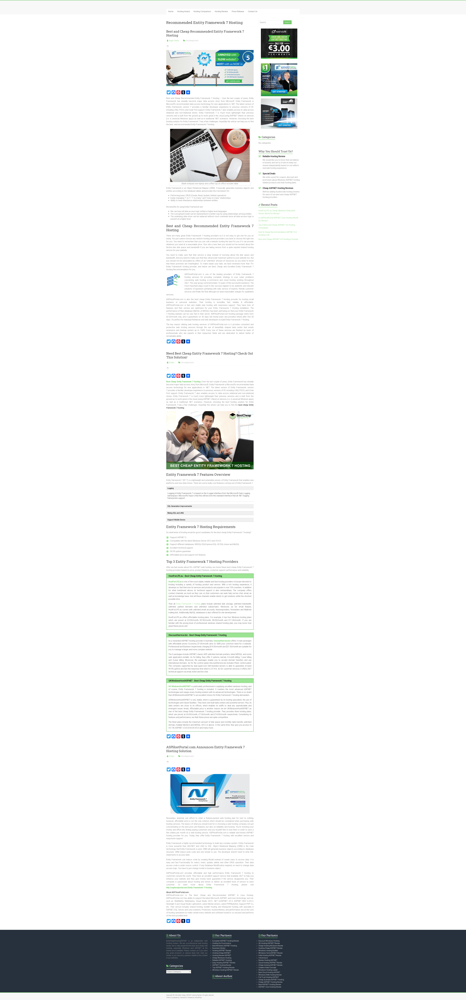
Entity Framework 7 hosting (188, 604)
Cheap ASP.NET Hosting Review (270, 982)
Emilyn (171, 362)
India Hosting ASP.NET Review (269, 955)
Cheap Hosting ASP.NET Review (270, 965)
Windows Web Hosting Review (270, 975)
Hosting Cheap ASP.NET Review (270, 948)
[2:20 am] (167, 46)
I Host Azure (263, 958)
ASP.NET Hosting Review (221, 965)
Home (170, 11)
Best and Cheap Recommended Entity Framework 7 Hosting (205, 33)
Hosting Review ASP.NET (221, 955)
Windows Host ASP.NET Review (270, 953)
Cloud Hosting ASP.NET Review (270, 963)
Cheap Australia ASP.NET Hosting (271, 980)
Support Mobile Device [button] (176, 520)
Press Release (238, 11)
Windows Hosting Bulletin (268, 951)
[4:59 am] (167, 762)
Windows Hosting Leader (268, 970)
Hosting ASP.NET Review (221, 951)
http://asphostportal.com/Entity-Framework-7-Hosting (189, 887)
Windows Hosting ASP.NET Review (225, 970)
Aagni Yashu (174, 40)
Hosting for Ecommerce (221, 943)
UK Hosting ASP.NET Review (269, 943)
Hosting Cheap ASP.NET (221, 953)
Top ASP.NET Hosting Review (223, 967)
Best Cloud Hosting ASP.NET (269, 972)
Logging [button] (170, 488)
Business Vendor (218, 948)
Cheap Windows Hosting (221, 958)
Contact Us (252, 11)
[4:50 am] (167, 368)
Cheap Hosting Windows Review (270, 946)
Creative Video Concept (267, 967)
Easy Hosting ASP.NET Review (223, 963)
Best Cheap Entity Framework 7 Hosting (183, 381)
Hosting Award (183, 11)
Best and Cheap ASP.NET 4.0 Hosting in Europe (278, 239)
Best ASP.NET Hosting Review (269, 984)
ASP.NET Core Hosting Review (269, 987)
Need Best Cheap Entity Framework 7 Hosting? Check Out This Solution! (209, 355)
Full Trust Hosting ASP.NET (268, 977)
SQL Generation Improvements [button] (179, 506)
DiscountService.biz (222, 641)
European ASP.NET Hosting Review (225, 941)
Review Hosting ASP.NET (267, 960)
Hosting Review (221, 11)
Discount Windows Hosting (268, 941)
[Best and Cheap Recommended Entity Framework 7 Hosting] (210, 51)
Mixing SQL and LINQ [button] (175, 513)
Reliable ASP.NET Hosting (222, 960)
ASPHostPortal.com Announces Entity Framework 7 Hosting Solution (205, 749)
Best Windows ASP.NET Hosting (224, 946)
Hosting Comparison (202, 11)
